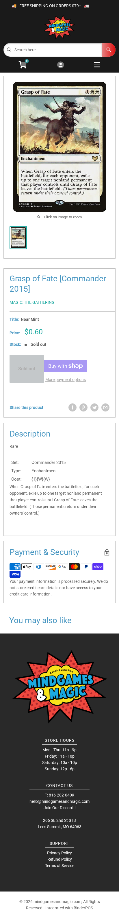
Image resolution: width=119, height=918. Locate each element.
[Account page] (60, 65)
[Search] (109, 50)
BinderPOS (83, 908)
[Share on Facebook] (72, 407)
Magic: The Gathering (32, 302)
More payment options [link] (65, 379)
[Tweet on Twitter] (94, 407)
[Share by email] (105, 407)
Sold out (26, 368)
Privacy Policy (59, 853)
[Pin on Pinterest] (83, 407)
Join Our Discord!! (60, 807)
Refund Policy (59, 859)
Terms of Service (59, 865)
